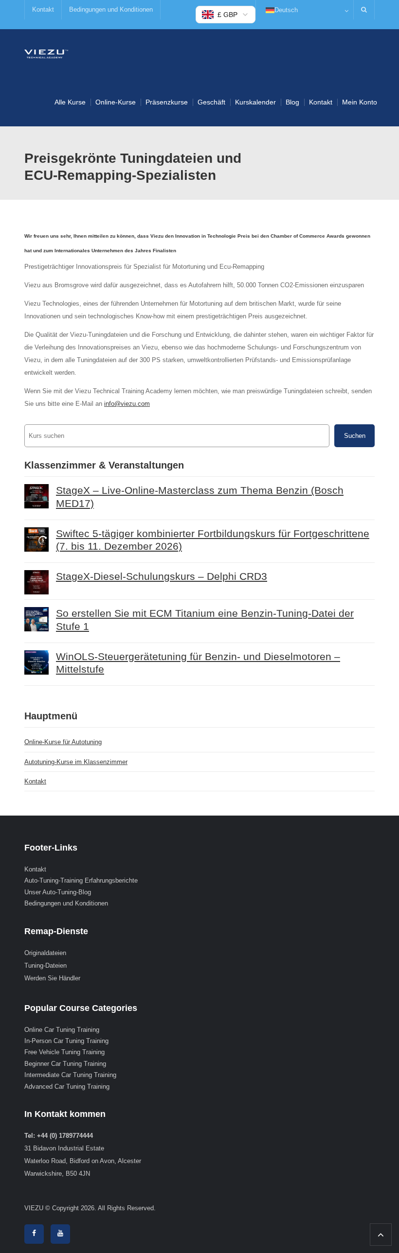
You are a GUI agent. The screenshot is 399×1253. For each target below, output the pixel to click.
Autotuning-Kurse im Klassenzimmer (75, 762)
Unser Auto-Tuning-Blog (57, 892)
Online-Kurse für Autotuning (63, 742)
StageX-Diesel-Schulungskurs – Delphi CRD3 (161, 576)
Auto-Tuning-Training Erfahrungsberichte (81, 880)
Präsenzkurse (166, 102)
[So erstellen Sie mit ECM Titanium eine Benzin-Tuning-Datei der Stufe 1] (36, 619)
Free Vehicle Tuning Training (64, 1052)
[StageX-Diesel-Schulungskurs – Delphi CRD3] (36, 582)
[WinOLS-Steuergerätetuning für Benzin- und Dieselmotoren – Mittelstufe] (36, 662)
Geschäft (211, 102)
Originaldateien (45, 953)
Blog (292, 102)
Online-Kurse (115, 102)
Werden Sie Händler (52, 978)
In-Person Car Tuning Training (66, 1040)
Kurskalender (255, 102)
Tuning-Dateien (45, 965)
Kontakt (43, 9)
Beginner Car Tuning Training (65, 1063)
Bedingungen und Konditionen (111, 9)
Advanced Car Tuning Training (66, 1086)
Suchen (354, 435)
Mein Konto (359, 102)
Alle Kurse (70, 102)
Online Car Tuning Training (61, 1029)
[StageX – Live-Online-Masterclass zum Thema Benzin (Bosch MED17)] (36, 496)
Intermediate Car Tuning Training (70, 1075)
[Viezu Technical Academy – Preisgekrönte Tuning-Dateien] (46, 53)
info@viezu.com (127, 403)
